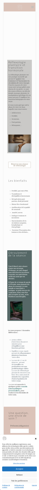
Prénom (19, 426)
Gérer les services (19, 463)
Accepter (19, 469)
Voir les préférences (19, 481)
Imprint (34, 485)
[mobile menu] (32, 7)
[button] (36, 439)
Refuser (19, 475)
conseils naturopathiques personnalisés (17, 389)
